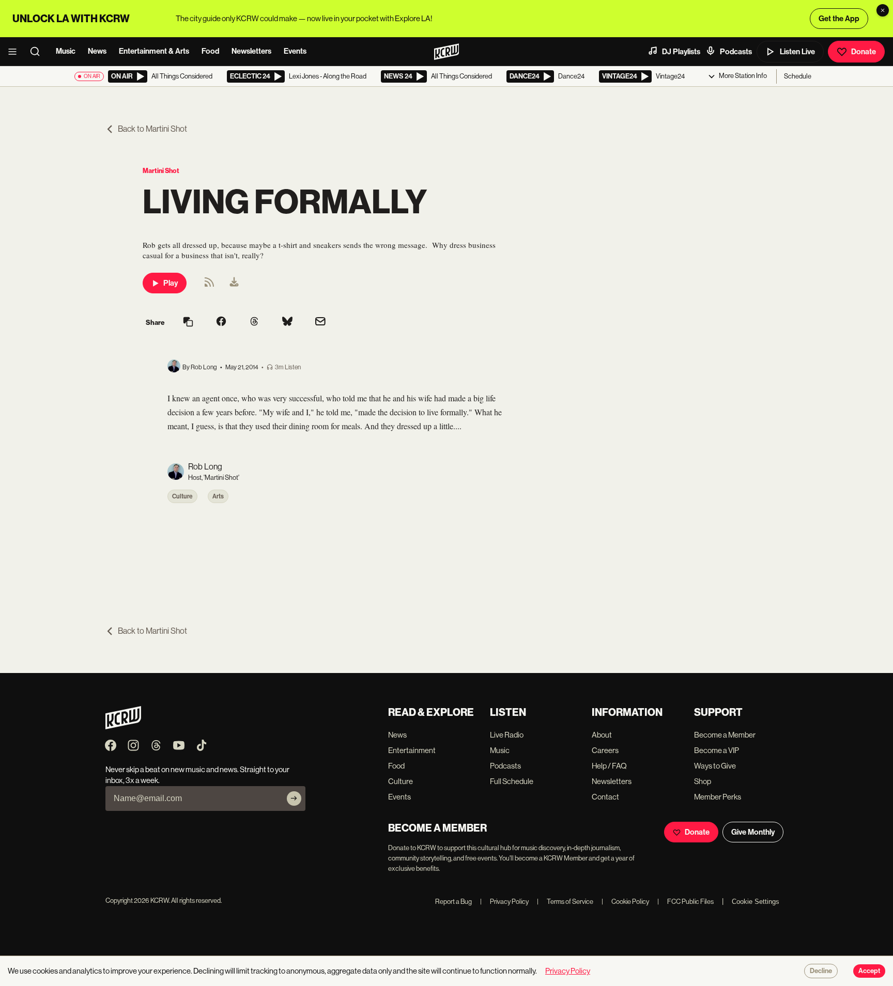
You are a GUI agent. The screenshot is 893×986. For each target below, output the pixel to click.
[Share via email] (320, 322)
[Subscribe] (294, 798)
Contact (605, 796)
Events (295, 51)
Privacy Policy (504, 901)
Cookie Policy (625, 901)
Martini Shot (161, 171)
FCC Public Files (685, 901)
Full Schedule (511, 781)
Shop (702, 781)
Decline (821, 971)
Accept (869, 971)
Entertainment (412, 750)
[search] (38, 51)
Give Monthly (753, 832)
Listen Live (797, 51)
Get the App (839, 18)
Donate (863, 51)
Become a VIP (716, 750)
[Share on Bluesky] (287, 322)
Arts (218, 496)
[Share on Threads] (254, 322)
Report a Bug (453, 901)
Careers (605, 750)
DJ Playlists (681, 51)
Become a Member (725, 734)
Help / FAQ (609, 765)
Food (210, 51)
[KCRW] (123, 726)
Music (65, 51)
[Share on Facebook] (221, 322)
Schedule (797, 76)
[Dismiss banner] (882, 10)
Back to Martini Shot (152, 129)
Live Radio (507, 734)
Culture (182, 496)
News (97, 51)
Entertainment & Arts (154, 51)
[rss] (209, 285)
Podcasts (736, 51)
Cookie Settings (755, 901)
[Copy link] (188, 322)
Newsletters (251, 51)
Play (170, 283)
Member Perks (717, 796)
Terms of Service (565, 901)
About (602, 734)
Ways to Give (715, 765)
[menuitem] (234, 283)
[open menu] (15, 51)
